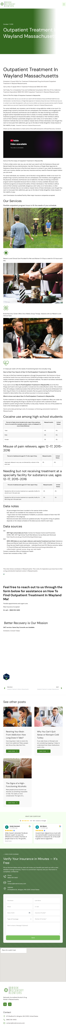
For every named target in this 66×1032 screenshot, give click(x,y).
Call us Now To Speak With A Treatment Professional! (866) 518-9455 (25, 87)
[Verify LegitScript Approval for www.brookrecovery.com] (6, 680)
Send (33, 938)
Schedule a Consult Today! (11, 631)
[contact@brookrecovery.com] (4, 882)
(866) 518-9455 (13, 878)
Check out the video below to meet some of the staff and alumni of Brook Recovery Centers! (32, 129)
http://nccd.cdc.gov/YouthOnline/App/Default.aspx (26, 537)
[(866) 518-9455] (4, 876)
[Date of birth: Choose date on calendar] (29, 913)
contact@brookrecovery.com (17, 884)
